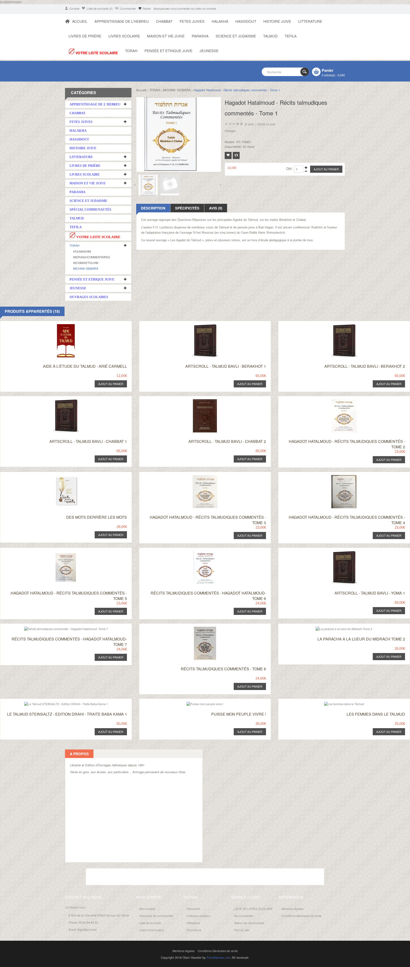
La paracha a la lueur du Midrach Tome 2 (361, 639)
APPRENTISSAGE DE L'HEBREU (121, 21)
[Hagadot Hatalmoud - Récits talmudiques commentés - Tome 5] (57, 552)
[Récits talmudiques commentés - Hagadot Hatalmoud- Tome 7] (57, 628)
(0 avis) (249, 124)
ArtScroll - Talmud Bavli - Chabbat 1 (88, 441)
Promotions (193, 930)
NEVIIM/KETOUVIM (85, 263)
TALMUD (270, 35)
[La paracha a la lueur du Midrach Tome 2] (335, 628)
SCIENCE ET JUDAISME (236, 35)
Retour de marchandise (249, 923)
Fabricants (193, 909)
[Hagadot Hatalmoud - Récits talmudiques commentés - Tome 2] (335, 400)
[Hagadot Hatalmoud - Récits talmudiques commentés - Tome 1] (148, 184)
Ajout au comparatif (236, 155)
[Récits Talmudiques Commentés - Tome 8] (196, 628)
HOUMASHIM (82, 251)
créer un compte (205, 8)
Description (153, 208)
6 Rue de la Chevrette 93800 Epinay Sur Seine (99, 915)
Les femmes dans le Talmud (376, 714)
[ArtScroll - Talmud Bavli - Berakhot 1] (196, 325)
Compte (74, 8)
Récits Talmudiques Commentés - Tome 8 (223, 669)
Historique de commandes (156, 916)
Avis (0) (215, 208)
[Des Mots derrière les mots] (57, 476)
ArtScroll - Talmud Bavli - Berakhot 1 (225, 366)
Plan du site (241, 930)
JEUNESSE (209, 50)
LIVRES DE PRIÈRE (85, 35)
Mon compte (147, 909)
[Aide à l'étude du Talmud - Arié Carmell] (57, 325)
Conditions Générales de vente (301, 916)
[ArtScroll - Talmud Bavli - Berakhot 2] (335, 325)
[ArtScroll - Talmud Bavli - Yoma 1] (335, 552)
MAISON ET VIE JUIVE (166, 35)
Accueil (141, 90)
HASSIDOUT (245, 21)
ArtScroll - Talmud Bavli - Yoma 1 (370, 593)
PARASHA (200, 35)
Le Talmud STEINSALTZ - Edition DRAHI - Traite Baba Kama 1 (67, 714)
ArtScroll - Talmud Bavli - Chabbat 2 (227, 441)
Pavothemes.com (219, 957)
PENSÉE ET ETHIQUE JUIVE (168, 50)
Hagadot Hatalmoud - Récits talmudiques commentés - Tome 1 (237, 90)
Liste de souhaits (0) (99, 8)
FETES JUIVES (192, 21)
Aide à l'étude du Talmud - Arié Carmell (85, 366)
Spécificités (187, 208)
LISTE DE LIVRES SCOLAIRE (253, 909)
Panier (146, 8)
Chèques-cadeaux (198, 916)
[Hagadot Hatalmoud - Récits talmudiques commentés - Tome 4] (335, 476)
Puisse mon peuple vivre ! (238, 714)
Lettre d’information (151, 930)
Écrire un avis (266, 124)
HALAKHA (220, 21)
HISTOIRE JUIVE (277, 21)
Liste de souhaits (150, 923)
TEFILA (291, 35)
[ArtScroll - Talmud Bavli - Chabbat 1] (57, 400)
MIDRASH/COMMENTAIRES (91, 257)
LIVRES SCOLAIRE (124, 35)
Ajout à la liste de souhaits (228, 155)
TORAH (131, 50)
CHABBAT (164, 21)
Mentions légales (292, 909)
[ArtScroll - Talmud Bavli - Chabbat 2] (196, 400)
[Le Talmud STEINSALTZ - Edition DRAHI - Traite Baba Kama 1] (57, 703)
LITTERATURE (310, 21)
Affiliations (193, 923)
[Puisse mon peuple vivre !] (196, 703)
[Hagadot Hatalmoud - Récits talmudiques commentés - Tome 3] (196, 476)
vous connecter (180, 8)
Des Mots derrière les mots (96, 517)
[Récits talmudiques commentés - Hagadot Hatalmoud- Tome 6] (196, 552)
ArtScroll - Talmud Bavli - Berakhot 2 (364, 366)
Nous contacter (243, 916)
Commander (127, 8)
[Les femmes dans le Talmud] (335, 703)
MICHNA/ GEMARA (85, 268)
